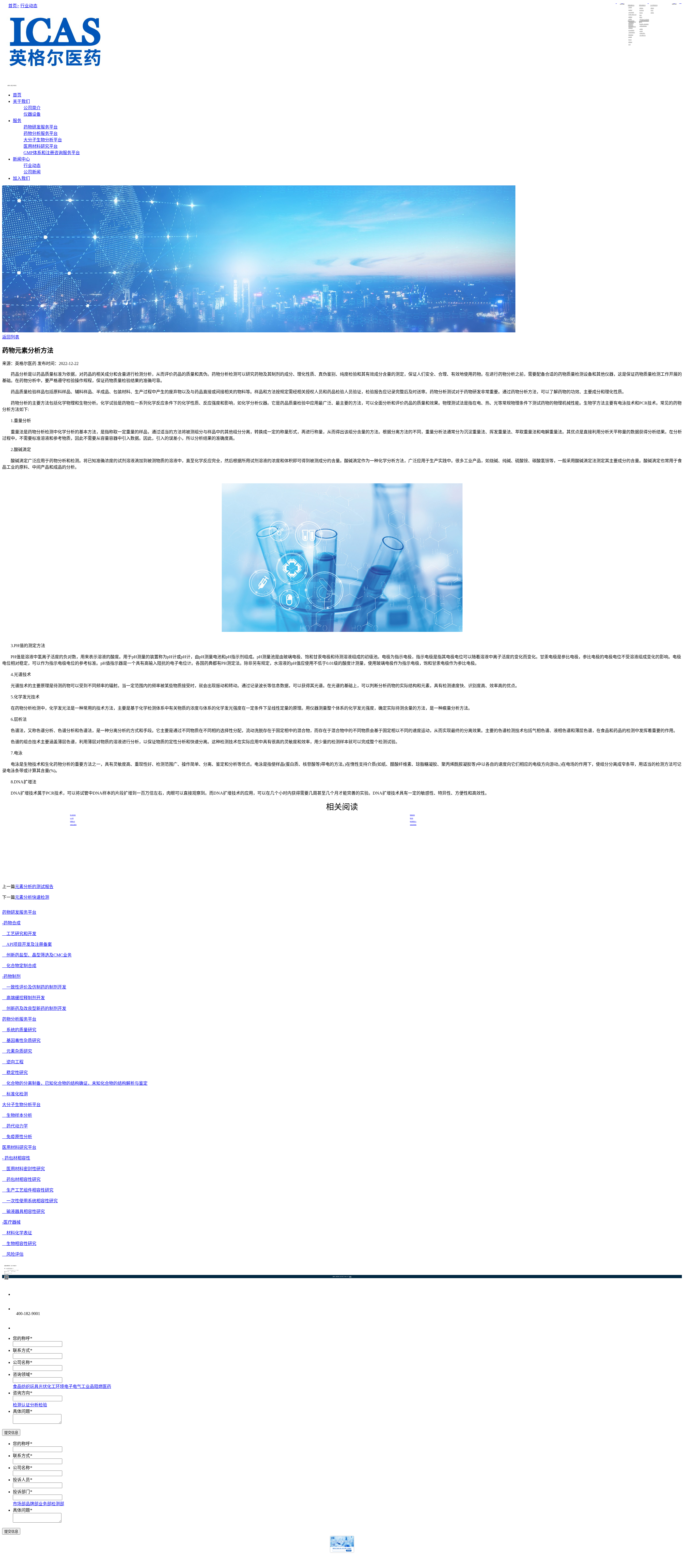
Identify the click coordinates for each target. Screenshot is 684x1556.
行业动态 (673, 3)
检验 (42, 1405)
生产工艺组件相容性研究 (27, 1190)
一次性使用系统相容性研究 (30, 1201)
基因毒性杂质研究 (21, 1040)
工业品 (87, 1386)
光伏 (42, 1386)
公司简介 (621, 3)
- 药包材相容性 (16, 1158)
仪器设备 (623, 3)
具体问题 (21, 1411)
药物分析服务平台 (41, 133)
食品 (17, 1386)
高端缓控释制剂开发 (23, 997)
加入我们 (21, 178)
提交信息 (11, 1433)
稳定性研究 (15, 1072)
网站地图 (350, 1276)
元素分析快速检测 (32, 897)
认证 (25, 1405)
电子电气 (72, 1386)
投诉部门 (21, 1491)
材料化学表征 (17, 1233)
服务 (17, 120)
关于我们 (21, 101)
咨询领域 (21, 1374)
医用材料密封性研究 (23, 1168)
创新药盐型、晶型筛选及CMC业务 (37, 955)
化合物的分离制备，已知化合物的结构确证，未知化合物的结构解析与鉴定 (74, 1083)
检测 (17, 1405)
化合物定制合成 (19, 965)
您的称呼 (21, 1338)
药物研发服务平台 (41, 127)
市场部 (19, 1503)
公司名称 (21, 1362)
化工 (51, 1386)
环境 (60, 1386)
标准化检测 (15, 1094)
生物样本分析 (17, 1115)
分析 (34, 1405)
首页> (13, 5)
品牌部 (32, 1503)
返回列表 (10, 337)
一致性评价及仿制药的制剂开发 (34, 987)
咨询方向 (21, 1393)
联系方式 (21, 1350)
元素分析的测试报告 (34, 886)
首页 (17, 95)
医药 (107, 1386)
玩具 (34, 1386)
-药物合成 (11, 923)
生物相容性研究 (19, 1243)
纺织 (25, 1386)
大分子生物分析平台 (43, 140)
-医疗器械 (11, 1222)
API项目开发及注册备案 (27, 944)
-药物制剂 (11, 976)
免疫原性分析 (17, 1136)
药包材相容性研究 (21, 1179)
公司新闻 (675, 3)
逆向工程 (13, 1062)
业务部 (44, 1503)
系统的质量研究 (19, 1030)
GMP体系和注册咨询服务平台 (52, 152)
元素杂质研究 (17, 1051)
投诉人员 (21, 1479)
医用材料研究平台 (41, 146)
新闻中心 (21, 159)
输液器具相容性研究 (23, 1211)
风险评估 (13, 1254)
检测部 (57, 1503)
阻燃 (98, 1386)
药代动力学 (15, 1126)
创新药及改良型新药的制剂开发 (34, 1008)
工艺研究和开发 (19, 933)
